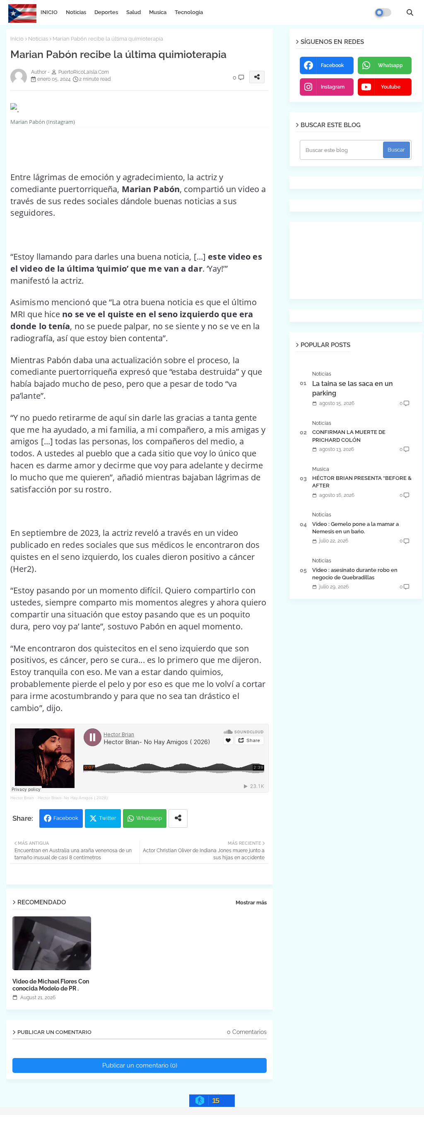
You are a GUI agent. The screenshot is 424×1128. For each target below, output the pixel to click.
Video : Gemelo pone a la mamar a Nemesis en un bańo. (355, 528)
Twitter (107, 818)
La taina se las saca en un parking (352, 388)
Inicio (17, 39)
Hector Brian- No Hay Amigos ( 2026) (73, 797)
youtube (390, 87)
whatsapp (390, 65)
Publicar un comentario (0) (139, 1065)
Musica (157, 12)
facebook (332, 65)
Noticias (76, 12)
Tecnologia (189, 12)
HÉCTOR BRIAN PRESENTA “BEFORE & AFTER (362, 482)
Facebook (65, 818)
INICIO (49, 12)
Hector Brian (22, 797)
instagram (332, 87)
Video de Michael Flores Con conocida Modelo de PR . (50, 985)
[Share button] (178, 818)
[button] (410, 12)
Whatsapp (149, 818)
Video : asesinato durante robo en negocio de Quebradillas (355, 574)
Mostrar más (251, 902)
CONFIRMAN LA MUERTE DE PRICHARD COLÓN (348, 436)
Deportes (106, 12)
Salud (133, 12)
